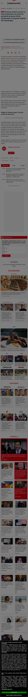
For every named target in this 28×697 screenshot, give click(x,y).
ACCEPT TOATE (14, 692)
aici (12, 663)
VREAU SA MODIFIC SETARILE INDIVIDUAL (14, 695)
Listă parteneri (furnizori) (6, 689)
